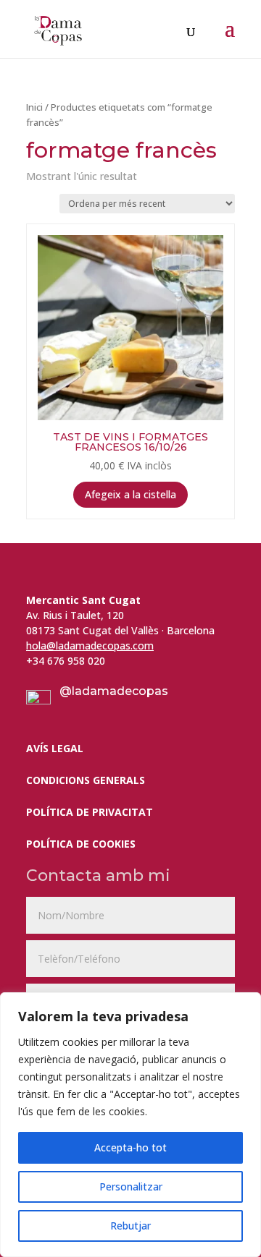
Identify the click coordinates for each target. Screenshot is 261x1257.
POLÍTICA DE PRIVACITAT (89, 812)
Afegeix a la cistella (130, 494)
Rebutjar (130, 1225)
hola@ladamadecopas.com (90, 645)
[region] (130, 1124)
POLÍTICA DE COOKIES (81, 844)
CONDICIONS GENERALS (85, 780)
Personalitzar (130, 1186)
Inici (34, 107)
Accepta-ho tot (130, 1147)
